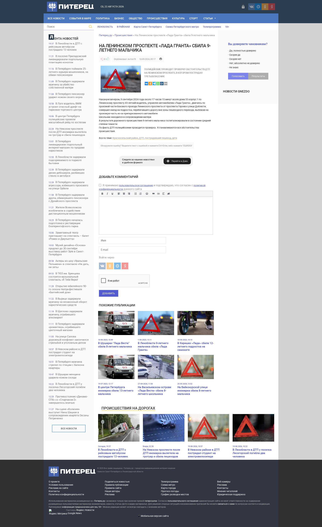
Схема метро (168, 484)
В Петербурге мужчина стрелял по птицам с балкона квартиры (66, 364)
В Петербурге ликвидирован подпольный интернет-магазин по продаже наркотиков (67, 146)
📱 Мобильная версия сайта (153, 515)
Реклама (110, 494)
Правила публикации (116, 484)
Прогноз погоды (170, 491)
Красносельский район (125, 138)
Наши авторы (112, 491)
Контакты (54, 491)
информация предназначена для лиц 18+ (82, 506)
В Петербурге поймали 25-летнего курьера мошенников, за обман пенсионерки (68, 71)
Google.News (75, 513)
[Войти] (243, 6)
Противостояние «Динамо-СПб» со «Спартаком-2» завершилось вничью (68, 399)
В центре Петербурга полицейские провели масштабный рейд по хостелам (67, 119)
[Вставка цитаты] (153, 193)
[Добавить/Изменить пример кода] (158, 193)
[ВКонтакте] (251, 6)
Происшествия (157, 18)
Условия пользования (61, 484)
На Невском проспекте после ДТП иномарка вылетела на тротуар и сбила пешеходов (67, 131)
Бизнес (119, 18)
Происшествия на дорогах (128, 408)
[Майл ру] (258, 6)
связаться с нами (226, 503)
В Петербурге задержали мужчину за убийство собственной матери (67, 84)
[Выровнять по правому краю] (128, 193)
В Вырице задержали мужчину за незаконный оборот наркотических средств (68, 301)
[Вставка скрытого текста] (168, 193)
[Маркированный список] (135, 193)
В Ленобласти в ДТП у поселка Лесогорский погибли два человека (67, 387)
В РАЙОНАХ (123, 26)
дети (174, 138)
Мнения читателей (227, 491)
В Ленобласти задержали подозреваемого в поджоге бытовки (67, 160)
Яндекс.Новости (85, 510)
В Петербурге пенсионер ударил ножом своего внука (66, 95)
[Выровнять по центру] (123, 193)
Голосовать (238, 76)
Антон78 (132, 59)
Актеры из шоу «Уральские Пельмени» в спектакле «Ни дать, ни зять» (69, 264)
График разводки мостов (175, 494)
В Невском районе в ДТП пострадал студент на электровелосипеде (67, 352)
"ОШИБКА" (187, 145)
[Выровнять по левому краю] (118, 193)
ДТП (141, 138)
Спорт (193, 18)
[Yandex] (271, 6)
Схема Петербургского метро (182, 26)
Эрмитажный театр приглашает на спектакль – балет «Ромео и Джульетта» (69, 235)
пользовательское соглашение (136, 185)
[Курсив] (107, 193)
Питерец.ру (105, 35)
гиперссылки (151, 500)
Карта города (168, 488)
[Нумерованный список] (140, 193)
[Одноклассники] (265, 6)
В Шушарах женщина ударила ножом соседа (64, 376)
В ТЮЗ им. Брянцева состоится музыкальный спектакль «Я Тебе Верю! (64, 276)
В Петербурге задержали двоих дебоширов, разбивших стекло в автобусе (67, 172)
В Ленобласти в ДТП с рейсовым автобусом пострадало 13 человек (65, 46)
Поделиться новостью (117, 481)
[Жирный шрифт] (102, 193)
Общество (135, 18)
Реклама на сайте (58, 488)
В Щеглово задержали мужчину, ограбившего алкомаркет (65, 314)
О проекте (54, 481)
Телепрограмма (212, 26)
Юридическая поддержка (231, 494)
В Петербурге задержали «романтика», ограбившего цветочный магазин (67, 327)
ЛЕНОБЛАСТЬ (105, 26)
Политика (103, 18)
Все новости (69, 428)
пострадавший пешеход (158, 138)
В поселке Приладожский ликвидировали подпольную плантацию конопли (67, 59)
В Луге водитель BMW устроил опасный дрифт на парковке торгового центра (65, 106)
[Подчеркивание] (112, 193)
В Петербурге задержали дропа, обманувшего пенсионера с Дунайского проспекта (68, 198)
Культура (178, 18)
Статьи (208, 18)
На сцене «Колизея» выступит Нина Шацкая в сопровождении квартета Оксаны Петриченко (69, 413)
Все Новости (56, 18)
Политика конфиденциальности (66, 494)
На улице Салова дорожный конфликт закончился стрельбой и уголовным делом (69, 339)
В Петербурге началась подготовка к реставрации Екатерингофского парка (66, 223)
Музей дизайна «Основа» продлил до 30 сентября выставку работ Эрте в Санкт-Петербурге (67, 249)
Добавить (108, 293)
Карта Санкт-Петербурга (148, 26)
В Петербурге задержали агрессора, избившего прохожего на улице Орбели (68, 185)
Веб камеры (223, 481)
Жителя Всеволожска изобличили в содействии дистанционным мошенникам (67, 210)
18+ (227, 26)
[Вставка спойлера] (163, 193)
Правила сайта (113, 488)
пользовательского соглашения (183, 500)
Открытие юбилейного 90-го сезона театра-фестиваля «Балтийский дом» (68, 289)
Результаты (258, 76)
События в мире (80, 18)
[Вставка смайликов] (147, 193)
